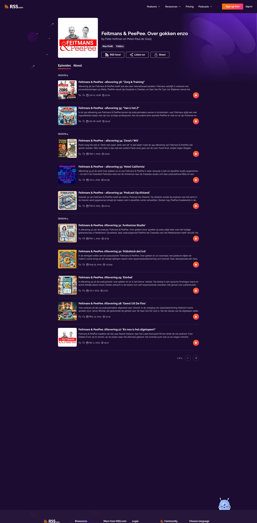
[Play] (196, 95)
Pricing (190, 6)
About (77, 65)
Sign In (249, 6)
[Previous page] (188, 358)
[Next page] (196, 358)
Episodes (64, 65)
